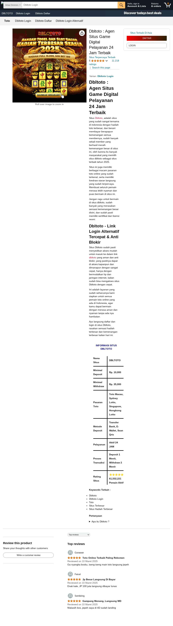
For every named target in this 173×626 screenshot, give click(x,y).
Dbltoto (99, 118)
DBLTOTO (7, 13)
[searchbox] (70, 5)
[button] (82, 33)
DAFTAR (147, 38)
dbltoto (92, 257)
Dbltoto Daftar (42, 13)
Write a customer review (28, 555)
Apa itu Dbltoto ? (100, 521)
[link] (128, 32)
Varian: (93, 76)
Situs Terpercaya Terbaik (102, 57)
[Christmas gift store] (139, 13)
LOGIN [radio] (132, 45)
